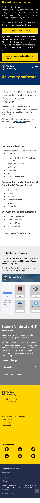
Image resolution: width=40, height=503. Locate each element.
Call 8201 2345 (9, 367)
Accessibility (6, 477)
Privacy (4, 481)
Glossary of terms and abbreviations (15, 416)
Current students (8, 419)
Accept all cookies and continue (16, 31)
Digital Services (19, 121)
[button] (29, 67)
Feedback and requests (10, 469)
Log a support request (13, 374)
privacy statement (9, 15)
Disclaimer (6, 473)
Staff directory (7, 422)
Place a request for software (15, 233)
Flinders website (8, 425)
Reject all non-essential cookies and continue (18, 57)
